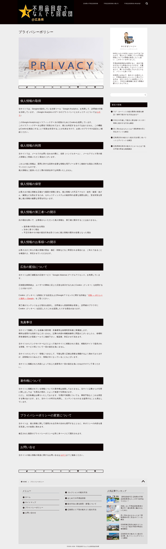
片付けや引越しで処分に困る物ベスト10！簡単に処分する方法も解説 (129, 121)
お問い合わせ (30, 513)
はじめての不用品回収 (77, 498)
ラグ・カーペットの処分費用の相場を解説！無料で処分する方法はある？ (128, 113)
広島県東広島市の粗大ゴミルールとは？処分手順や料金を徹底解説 (129, 147)
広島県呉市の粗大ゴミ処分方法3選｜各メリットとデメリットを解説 (129, 139)
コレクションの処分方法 (77, 492)
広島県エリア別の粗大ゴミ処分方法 (82, 510)
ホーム (28, 497)
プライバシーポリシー (34, 507)
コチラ (63, 455)
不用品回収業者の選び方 (111, 3)
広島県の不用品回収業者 (90, 3)
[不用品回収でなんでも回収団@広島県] (46, 22)
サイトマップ (30, 502)
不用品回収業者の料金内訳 (132, 3)
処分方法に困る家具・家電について (82, 504)
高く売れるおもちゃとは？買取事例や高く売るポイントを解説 (129, 130)
